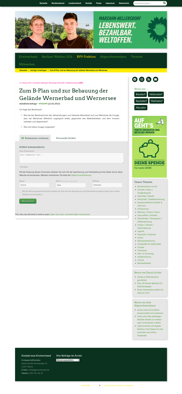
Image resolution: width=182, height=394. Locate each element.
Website (95, 181)
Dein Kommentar (27, 151)
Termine (137, 56)
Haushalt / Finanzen (146, 234)
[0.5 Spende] (149, 176)
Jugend (140, 231)
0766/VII (43, 103)
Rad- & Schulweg (145, 253)
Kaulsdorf (36, 83)
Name (22, 181)
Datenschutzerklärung (81, 175)
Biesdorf (140, 94)
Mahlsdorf (44, 83)
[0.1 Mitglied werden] (149, 135)
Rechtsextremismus (146, 240)
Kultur (140, 237)
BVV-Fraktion (86, 56)
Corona (140, 260)
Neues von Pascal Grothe (147, 272)
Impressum (110, 3)
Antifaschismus (144, 256)
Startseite (43, 3)
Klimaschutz (143, 208)
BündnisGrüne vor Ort (147, 186)
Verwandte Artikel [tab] (66, 138)
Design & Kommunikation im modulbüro (119, 385)
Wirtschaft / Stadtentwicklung (68, 83)
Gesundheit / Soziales (147, 215)
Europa (140, 247)
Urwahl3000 (85, 385)
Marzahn (141, 107)
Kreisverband (28, 56)
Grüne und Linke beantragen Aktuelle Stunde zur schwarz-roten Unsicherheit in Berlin (149, 319)
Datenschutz (124, 3)
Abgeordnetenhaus (113, 56)
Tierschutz (142, 250)
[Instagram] (141, 79)
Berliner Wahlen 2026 (57, 56)
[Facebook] (134, 79)
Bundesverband (58, 3)
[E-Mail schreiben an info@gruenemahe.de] (155, 79)
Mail (67, 181)
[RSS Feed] (148, 79)
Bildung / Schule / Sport (148, 212)
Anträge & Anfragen (38, 70)
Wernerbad (52, 83)
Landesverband (75, 3)
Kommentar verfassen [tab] (37, 138)
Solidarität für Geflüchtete (149, 244)
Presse (98, 3)
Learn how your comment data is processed (70, 214)
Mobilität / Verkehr (145, 196)
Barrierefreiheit (144, 263)
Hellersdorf (155, 94)
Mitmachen (27, 64)
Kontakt (89, 3)
